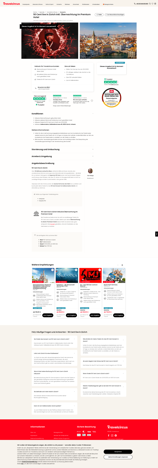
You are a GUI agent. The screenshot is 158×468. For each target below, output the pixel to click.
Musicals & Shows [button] (37, 4)
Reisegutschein (58, 432)
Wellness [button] (67, 4)
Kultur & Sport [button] (49, 4)
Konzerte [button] (59, 4)
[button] (150, 3)
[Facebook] (108, 436)
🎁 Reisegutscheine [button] (108, 4)
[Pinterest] (116, 436)
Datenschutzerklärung (29, 462)
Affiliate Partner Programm (61, 438)
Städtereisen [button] (85, 4)
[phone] (36, 88)
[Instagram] (112, 436)
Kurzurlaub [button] (76, 4)
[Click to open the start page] (117, 428)
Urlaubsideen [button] (96, 4)
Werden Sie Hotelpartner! (61, 435)
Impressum (33, 435)
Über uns (33, 432)
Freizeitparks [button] (26, 4)
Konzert (52, 224)
